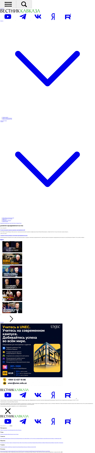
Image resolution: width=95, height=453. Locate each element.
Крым (49, 451)
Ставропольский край (11, 451)
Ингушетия (23, 451)
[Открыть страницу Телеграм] (22, 398)
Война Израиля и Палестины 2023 (8, 217)
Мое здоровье (2, 438)
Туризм (17, 434)
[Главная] (20, 12)
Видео (15, 223)
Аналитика (2, 120)
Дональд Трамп (9, 442)
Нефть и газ (4, 219)
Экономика (6, 434)
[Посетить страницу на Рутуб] (68, 398)
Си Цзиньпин (14, 442)
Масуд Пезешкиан (60, 442)
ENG (3, 8)
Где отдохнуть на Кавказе (6, 220)
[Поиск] (24, 4)
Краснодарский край (4, 451)
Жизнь (9, 434)
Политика (2, 434)
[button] (47, 411)
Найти (11, 425)
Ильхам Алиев (27, 442)
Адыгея (46, 451)
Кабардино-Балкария (34, 451)
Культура (12, 434)
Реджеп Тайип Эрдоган (21, 442)
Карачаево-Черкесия (41, 451)
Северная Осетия (28, 451)
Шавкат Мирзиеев (46, 442)
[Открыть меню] (8, 4)
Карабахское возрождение (4, 223)
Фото (13, 223)
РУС (1, 8)
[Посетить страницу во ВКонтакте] (38, 398)
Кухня (20, 223)
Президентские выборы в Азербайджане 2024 (53, 438)
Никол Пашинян (33, 442)
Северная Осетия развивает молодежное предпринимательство (13, 235)
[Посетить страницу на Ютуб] (7, 398)
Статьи (5, 120)
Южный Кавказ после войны (7, 218)
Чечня (20, 451)
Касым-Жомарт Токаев (53, 442)
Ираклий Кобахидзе (39, 442)
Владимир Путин (3, 442)
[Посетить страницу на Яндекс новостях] (53, 398)
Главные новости (5, 117)
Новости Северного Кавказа (7, 118)
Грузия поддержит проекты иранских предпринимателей (12, 229)
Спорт (10, 223)
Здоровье (17, 223)
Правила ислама (5, 221)
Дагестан (17, 451)
